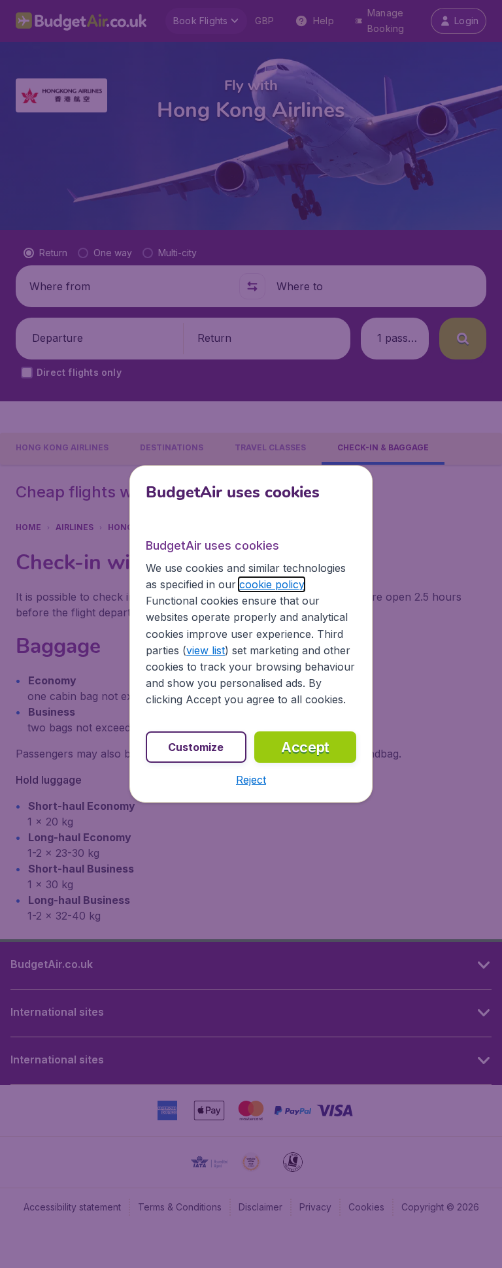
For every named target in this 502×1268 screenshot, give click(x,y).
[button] (251, 779)
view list (205, 650)
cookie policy (271, 584)
